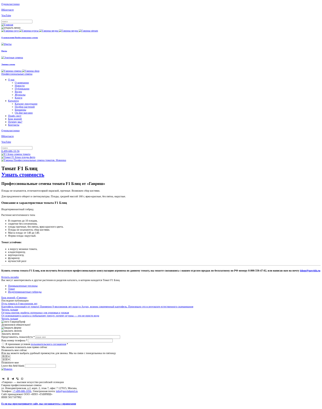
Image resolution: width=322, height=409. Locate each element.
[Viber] (17, 379)
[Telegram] (13, 379)
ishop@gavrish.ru (310, 270)
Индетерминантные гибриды (25, 291)
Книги (18, 97)
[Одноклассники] (8, 379)
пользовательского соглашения (48, 344)
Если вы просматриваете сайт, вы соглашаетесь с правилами (38, 403)
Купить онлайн (10, 277)
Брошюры (20, 109)
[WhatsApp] (22, 379)
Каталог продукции (26, 103)
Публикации (22, 88)
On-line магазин (24, 112)
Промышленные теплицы (23, 285)
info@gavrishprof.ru (67, 391)
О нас (11, 79)
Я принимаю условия (36, 344)
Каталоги (13, 100)
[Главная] (7, 24)
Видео (18, 91)
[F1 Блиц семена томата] (15, 154)
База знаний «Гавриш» (14, 297)
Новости (20, 85)
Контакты (13, 124)
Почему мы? (15, 121)
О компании (22, 82)
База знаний (15, 118)
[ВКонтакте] (3, 379)
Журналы (20, 94)
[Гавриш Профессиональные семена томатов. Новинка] (33, 160)
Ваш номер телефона (14, 340)
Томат (11, 288)
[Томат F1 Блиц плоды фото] (18, 157)
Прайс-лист (14, 115)
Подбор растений (25, 106)
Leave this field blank (13, 365)
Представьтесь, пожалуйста (18, 336)
